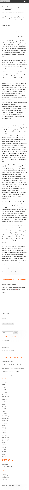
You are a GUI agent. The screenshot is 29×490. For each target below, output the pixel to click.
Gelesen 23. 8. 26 (5, 347)
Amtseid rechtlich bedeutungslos (17, 368)
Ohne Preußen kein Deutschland (16, 364)
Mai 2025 (4, 408)
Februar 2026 (4, 392)
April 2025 (4, 410)
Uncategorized (20, 271)
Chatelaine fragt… (9, 375)
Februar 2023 (4, 454)
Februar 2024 (4, 434)
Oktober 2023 (5, 440)
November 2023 (5, 439)
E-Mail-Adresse (6, 313)
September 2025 (5, 401)
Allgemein (5, 464)
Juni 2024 (4, 427)
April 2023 (4, 451)
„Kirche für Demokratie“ (7, 354)
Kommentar (5, 292)
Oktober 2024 (5, 420)
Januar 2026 (4, 394)
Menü (26, 1)
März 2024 (4, 432)
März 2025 (4, 411)
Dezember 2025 (5, 396)
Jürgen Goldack (5, 368)
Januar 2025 (4, 415)
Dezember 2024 (5, 416)
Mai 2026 (4, 387)
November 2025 (5, 398)
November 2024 (5, 418)
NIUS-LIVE (17, 371)
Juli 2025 (3, 404)
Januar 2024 (4, 435)
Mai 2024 (4, 428)
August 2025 (4, 403)
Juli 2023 (3, 446)
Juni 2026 (4, 386)
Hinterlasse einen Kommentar (19, 12)
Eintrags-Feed (5, 476)
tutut (3, 12)
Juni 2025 (4, 406)
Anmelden (4, 474)
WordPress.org (5, 479)
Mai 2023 (4, 449)
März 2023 (4, 453)
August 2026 (4, 382)
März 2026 (4, 391)
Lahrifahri (4, 344)
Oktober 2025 (5, 399)
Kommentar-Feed (5, 477)
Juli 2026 (3, 384)
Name (4, 308)
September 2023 (5, 442)
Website (4, 318)
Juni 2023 (4, 447)
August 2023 (4, 444)
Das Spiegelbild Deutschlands (8, 350)
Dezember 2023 (5, 437)
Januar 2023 (4, 456)
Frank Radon (4, 364)
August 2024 (4, 423)
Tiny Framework (11, 485)
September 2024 (5, 422)
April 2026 (4, 389)
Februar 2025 (4, 413)
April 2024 (4, 430)
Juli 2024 (3, 425)
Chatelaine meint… (6, 340)
